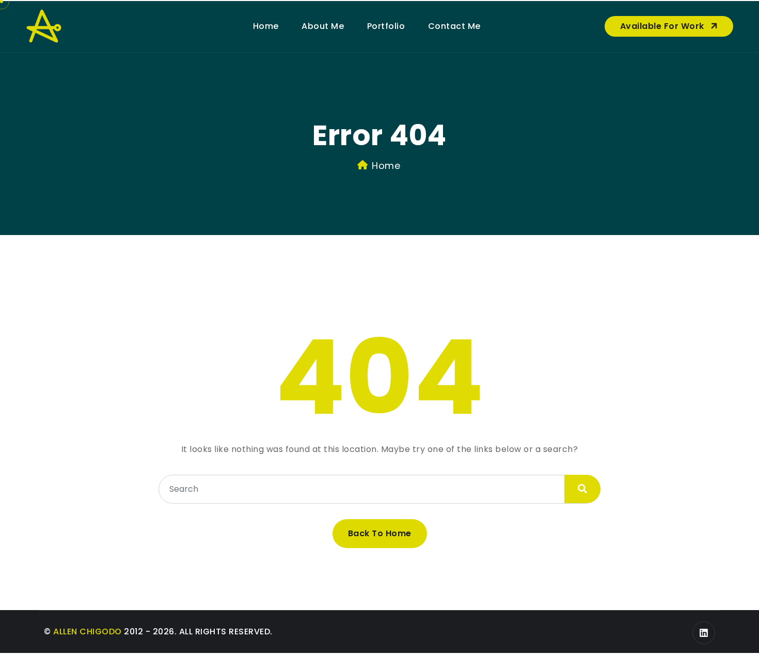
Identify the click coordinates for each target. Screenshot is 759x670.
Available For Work (663, 26)
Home (266, 26)
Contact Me (454, 26)
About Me (323, 26)
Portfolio (386, 26)
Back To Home (380, 533)
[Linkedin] (703, 632)
